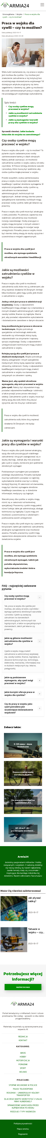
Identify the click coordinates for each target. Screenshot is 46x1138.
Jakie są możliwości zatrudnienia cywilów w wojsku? (25, 114)
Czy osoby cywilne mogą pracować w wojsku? (20, 108)
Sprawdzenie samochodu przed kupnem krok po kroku (23, 1106)
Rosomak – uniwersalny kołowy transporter (23, 1094)
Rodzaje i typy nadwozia (23, 1111)
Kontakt (23, 1040)
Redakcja (23, 1036)
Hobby (23, 1056)
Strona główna (8, 14)
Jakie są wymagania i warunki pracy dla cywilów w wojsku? (23, 121)
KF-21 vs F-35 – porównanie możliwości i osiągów (23, 829)
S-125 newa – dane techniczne (23, 745)
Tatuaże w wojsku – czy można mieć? (35, 930)
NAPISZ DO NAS (23, 987)
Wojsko (19, 14)
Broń (23, 1052)
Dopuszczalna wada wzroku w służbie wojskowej (23, 773)
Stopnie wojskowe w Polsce (23, 1085)
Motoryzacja (23, 1060)
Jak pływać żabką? (34, 899)
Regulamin (23, 1134)
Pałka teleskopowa (23, 1088)
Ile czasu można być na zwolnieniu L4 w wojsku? (23, 801)
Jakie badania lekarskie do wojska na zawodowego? (21, 133)
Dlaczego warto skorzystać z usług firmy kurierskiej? (23, 1100)
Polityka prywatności (23, 1123)
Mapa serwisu (23, 1128)
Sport (23, 1068)
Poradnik (23, 1064)
